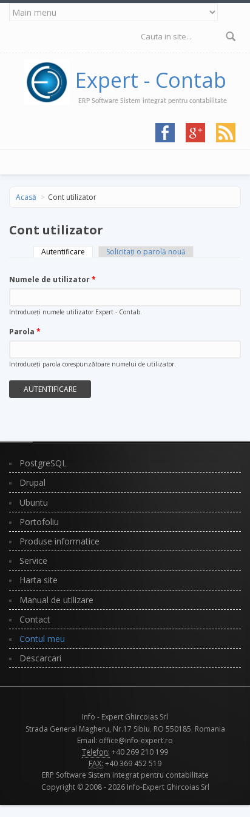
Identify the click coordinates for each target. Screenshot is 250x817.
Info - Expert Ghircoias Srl (125, 717)
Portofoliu (39, 522)
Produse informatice (59, 541)
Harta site (38, 580)
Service (33, 560)
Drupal (32, 482)
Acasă (26, 197)
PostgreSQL (43, 463)
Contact (34, 619)
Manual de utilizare (56, 600)
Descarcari (40, 658)
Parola (25, 331)
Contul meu (42, 638)
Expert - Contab (150, 80)
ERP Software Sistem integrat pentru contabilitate (125, 775)
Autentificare (67, 251)
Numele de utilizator (52, 279)
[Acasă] (49, 80)
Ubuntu (33, 502)
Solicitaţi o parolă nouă (146, 251)
